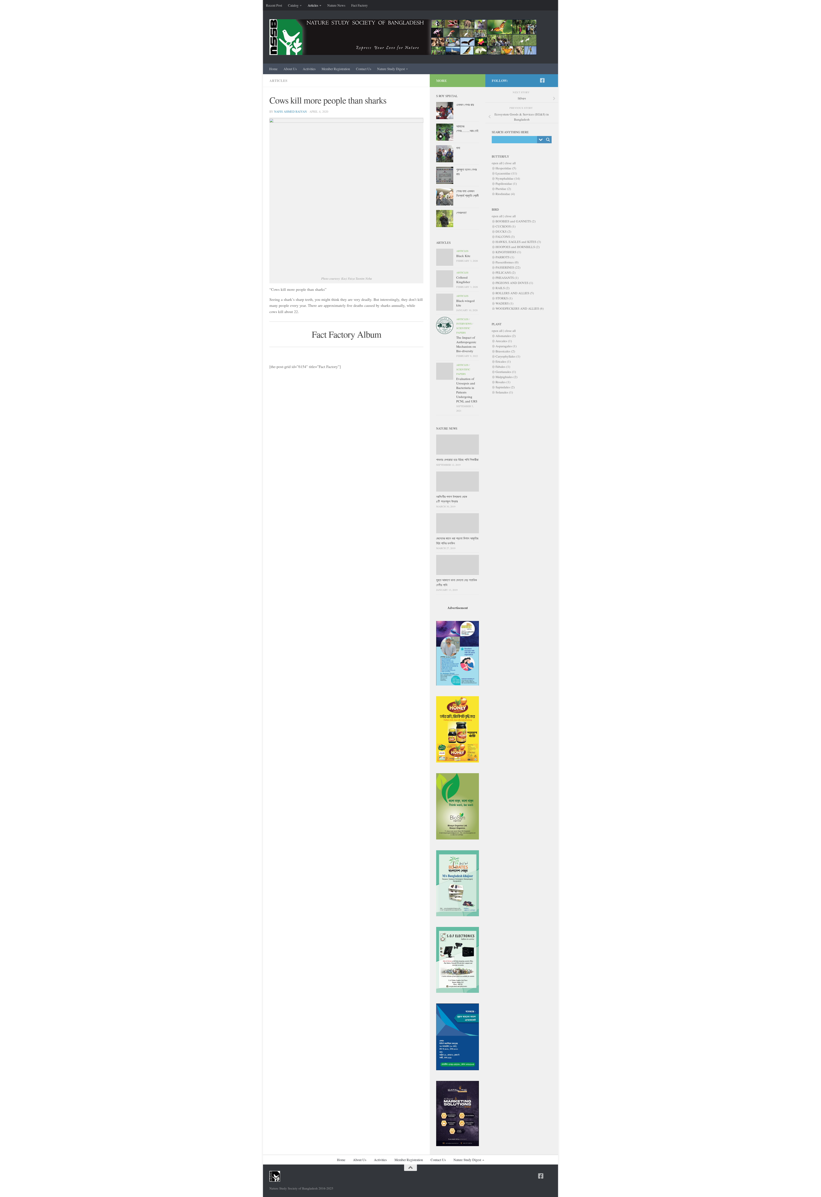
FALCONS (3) (505, 236)
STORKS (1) (504, 298)
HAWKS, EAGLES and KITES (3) (518, 241)
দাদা (458, 148)
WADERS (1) (504, 303)
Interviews (464, 323)
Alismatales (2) (506, 336)
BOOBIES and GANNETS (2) (516, 221)
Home (273, 68)
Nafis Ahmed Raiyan (290, 111)
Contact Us (363, 68)
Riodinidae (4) (505, 194)
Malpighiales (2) (506, 377)
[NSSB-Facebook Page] (542, 80)
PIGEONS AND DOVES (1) (514, 283)
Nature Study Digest (391, 68)
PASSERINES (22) (508, 267)
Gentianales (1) (506, 371)
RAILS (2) (502, 288)
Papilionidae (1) (506, 183)
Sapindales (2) (505, 387)
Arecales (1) (504, 341)
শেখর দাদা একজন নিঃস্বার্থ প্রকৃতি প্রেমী (467, 193)
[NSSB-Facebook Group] (549, 80)
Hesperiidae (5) (506, 168)
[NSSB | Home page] (403, 37)
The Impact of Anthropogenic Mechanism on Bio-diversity (466, 344)
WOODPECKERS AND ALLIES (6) (520, 308)
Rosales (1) (503, 382)
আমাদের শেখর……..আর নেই (467, 128)
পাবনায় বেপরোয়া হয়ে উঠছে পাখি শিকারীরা (457, 459)
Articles (313, 5)
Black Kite (463, 256)
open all (497, 163)
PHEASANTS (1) (507, 277)
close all (510, 163)
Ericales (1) (503, 361)
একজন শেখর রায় (465, 104)
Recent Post (274, 5)
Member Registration (336, 68)
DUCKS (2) (503, 231)
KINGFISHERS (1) (508, 252)
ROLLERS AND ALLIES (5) (515, 293)
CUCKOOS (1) (505, 226)
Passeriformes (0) (507, 262)
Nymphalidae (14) (508, 178)
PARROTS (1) (505, 257)
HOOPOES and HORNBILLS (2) (518, 247)
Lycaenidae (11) (506, 173)
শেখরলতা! (461, 212)
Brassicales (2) (505, 351)
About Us (290, 68)
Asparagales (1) (506, 346)
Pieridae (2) (503, 188)
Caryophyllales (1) (508, 356)
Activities (309, 68)
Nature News (336, 5)
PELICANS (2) (505, 272)
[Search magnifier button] (548, 139)
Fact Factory (359, 5)
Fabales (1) (503, 366)
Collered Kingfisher (463, 279)
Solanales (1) (504, 392)
